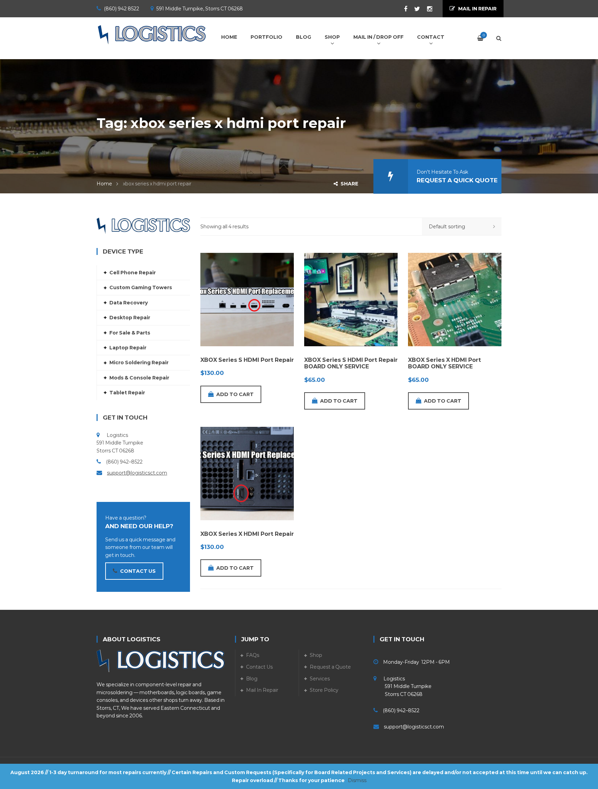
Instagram (426, 9)
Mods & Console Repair (139, 378)
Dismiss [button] (357, 780)
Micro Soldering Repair (139, 362)
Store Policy (324, 690)
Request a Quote (330, 667)
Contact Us (259, 667)
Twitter (413, 9)
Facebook (402, 9)
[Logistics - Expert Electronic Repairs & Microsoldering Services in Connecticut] (152, 34)
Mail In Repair (262, 690)
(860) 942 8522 (121, 9)
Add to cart (235, 394)
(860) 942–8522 (124, 462)
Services (320, 679)
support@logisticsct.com (137, 473)
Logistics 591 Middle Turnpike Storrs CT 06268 (402, 686)
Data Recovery (128, 303)
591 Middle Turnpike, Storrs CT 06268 (199, 9)
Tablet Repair (127, 392)
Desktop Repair (129, 317)
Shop (316, 655)
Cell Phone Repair (132, 272)
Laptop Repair (127, 348)
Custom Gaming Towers (140, 287)
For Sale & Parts (129, 333)
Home (104, 184)
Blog (251, 679)
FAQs (252, 655)
